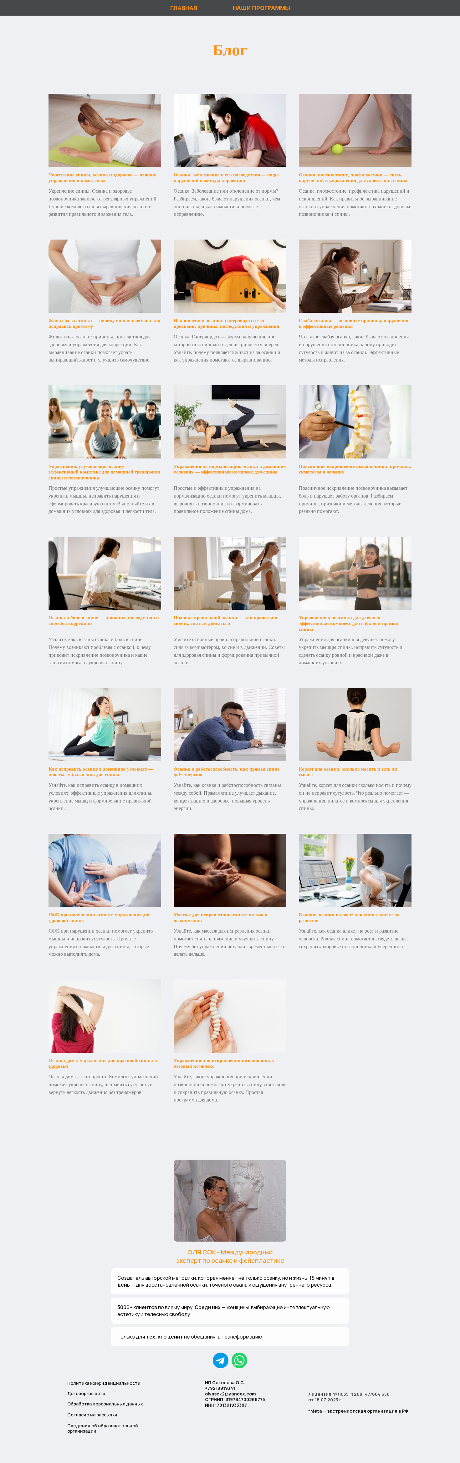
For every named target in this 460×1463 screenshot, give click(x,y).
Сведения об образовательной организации (102, 1428)
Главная (183, 8)
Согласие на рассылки (92, 1415)
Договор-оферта (86, 1393)
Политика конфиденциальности (104, 1383)
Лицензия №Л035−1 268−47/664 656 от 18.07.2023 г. (349, 1397)
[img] (239, 1360)
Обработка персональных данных (105, 1404)
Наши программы (261, 8)
